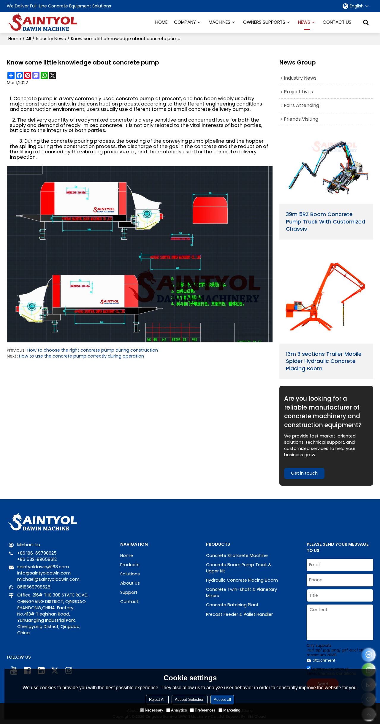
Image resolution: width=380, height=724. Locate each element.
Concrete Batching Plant (232, 605)
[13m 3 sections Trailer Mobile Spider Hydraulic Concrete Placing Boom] (326, 296)
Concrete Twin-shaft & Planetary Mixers (241, 592)
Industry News (51, 39)
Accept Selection (189, 699)
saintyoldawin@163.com (43, 567)
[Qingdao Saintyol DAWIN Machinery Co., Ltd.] (42, 22)
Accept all (222, 699)
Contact (129, 602)
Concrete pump (33, 98)
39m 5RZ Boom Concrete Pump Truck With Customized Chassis (325, 221)
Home (14, 39)
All (28, 39)
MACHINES (219, 22)
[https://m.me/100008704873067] (369, 655)
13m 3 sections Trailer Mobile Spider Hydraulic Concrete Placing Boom (324, 361)
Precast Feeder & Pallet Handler (239, 614)
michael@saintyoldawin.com (48, 579)
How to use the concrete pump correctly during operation (81, 356)
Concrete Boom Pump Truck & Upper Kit (238, 568)
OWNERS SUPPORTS (264, 22)
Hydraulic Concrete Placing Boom (242, 580)
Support (128, 592)
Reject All (157, 699)
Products (130, 565)
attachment (324, 660)
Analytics (179, 710)
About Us (130, 583)
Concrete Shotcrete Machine (237, 555)
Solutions (130, 574)
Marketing (231, 710)
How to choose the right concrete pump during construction (92, 350)
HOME (161, 22)
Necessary (154, 710)
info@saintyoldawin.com (44, 573)
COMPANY (185, 22)
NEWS (304, 22)
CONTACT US (337, 22)
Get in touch (304, 473)
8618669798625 (33, 587)
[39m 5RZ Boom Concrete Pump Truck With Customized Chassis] (326, 170)
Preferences (205, 710)
